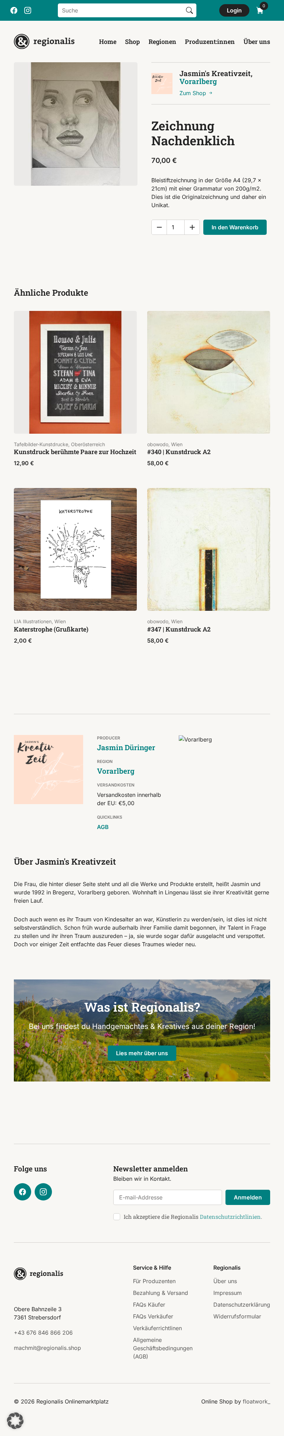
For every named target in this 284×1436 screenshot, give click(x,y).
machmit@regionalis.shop (47, 1347)
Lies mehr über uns (142, 1053)
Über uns (256, 41)
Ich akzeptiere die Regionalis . (193, 1216)
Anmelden (248, 1197)
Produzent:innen (210, 41)
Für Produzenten (154, 1281)
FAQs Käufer (149, 1304)
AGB (103, 826)
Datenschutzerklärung (241, 1304)
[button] (15, 1421)
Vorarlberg (198, 81)
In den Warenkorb (235, 227)
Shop (132, 41)
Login (234, 10)
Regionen (162, 41)
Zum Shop (193, 93)
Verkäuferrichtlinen (157, 1328)
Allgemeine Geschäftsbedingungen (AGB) (163, 1348)
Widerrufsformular (237, 1316)
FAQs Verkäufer (153, 1316)
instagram (28, 10)
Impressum (227, 1292)
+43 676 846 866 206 (43, 1332)
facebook (14, 10)
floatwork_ (256, 1401)
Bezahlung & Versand (160, 1292)
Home (107, 41)
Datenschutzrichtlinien (230, 1216)
